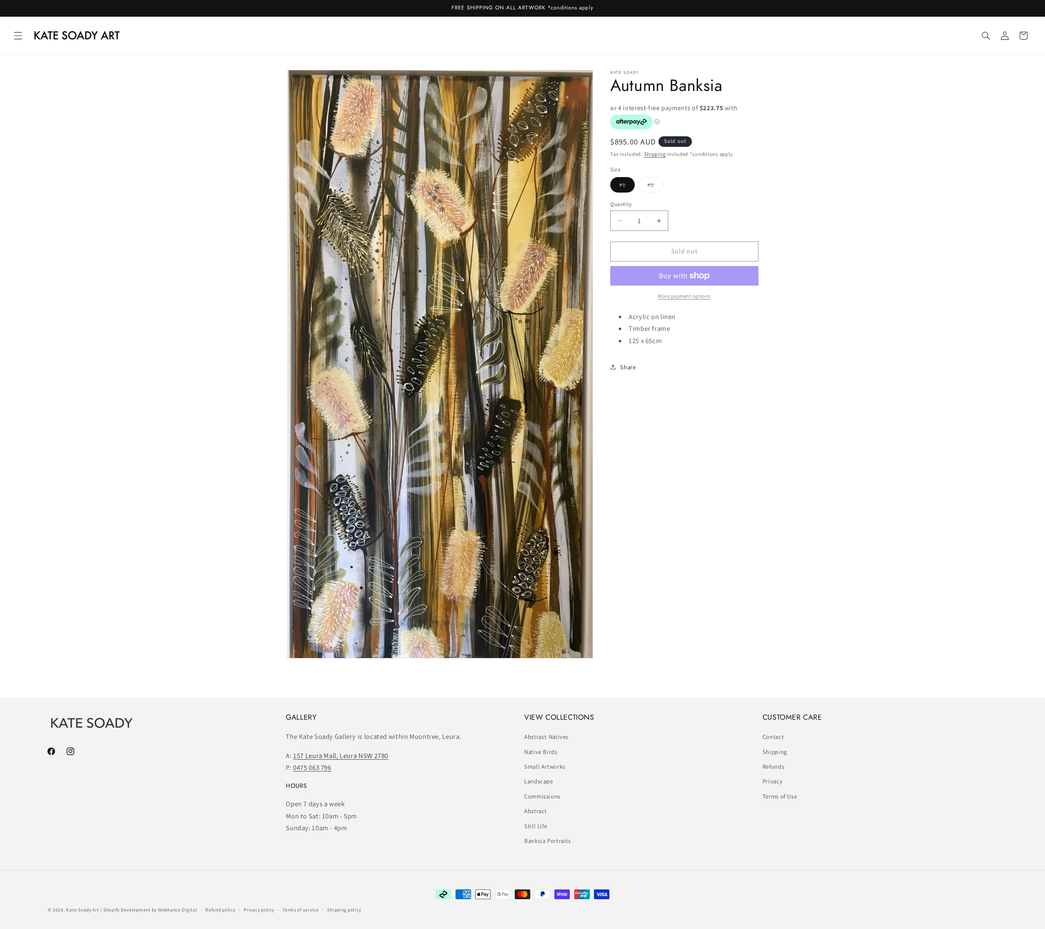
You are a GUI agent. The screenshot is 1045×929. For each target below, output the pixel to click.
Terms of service (300, 910)
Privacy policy (259, 910)
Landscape (538, 781)
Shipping (655, 154)
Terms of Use (780, 796)
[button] (18, 35)
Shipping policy (344, 910)
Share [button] (628, 367)
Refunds (773, 766)
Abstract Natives (546, 737)
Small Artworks (544, 766)
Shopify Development (127, 910)
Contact (773, 737)
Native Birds (541, 752)
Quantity (620, 204)
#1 (627, 186)
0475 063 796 (312, 767)
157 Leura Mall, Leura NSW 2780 (340, 755)
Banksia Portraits (547, 841)
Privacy (773, 781)
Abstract (535, 811)
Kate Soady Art (82, 910)
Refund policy (220, 910)
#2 (655, 186)
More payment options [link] (684, 296)
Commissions (542, 796)
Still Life (535, 826)
